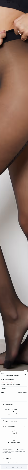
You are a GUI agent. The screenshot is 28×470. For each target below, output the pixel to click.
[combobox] (14, 395)
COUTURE (2, 373)
